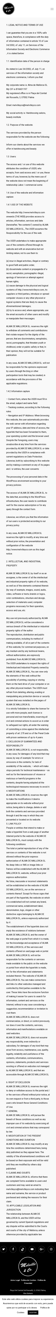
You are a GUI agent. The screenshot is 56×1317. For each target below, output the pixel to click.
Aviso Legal (15, 1280)
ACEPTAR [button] (33, 1313)
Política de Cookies (28, 1280)
